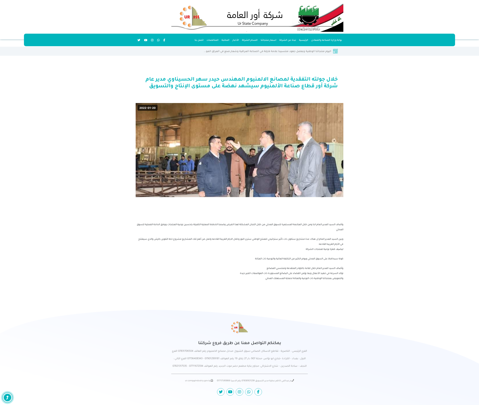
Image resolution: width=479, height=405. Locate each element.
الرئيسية (303, 40)
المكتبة (225, 40)
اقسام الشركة (250, 40)
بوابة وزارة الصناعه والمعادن (326, 40)
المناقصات (213, 40)
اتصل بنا (199, 40)
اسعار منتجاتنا (268, 40)
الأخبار (235, 40)
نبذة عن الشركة (287, 40)
